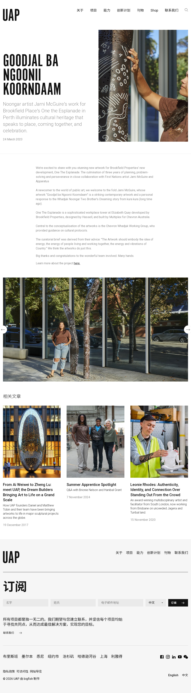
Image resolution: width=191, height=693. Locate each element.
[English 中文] (155, 603)
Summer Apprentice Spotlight (91, 484)
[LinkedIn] (174, 658)
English (173, 675)
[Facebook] (162, 658)
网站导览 (36, 671)
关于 (119, 553)
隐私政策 (9, 671)
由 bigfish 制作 (30, 679)
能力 (140, 553)
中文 (185, 675)
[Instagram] (168, 658)
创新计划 (153, 553)
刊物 (167, 553)
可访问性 (22, 671)
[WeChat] (186, 658)
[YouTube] (180, 658)
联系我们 (181, 553)
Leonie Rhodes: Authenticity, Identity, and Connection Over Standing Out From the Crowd (155, 489)
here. (77, 263)
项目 (129, 553)
